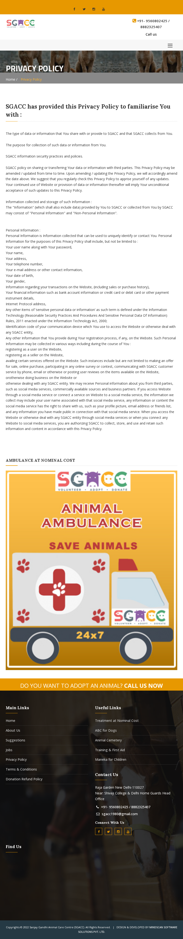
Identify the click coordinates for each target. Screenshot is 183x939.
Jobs (9, 750)
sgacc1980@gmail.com (120, 814)
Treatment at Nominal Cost (117, 720)
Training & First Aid (110, 750)
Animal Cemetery (108, 740)
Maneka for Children (110, 759)
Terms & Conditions (21, 769)
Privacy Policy (16, 759)
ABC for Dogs (106, 730)
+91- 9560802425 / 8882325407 (125, 807)
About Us (13, 730)
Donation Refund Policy (24, 779)
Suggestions (15, 740)
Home (10, 720)
